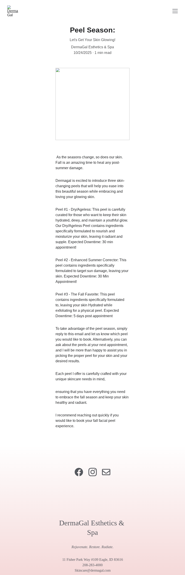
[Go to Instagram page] (92, 472)
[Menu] (175, 11)
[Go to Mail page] (106, 472)
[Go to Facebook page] (79, 472)
